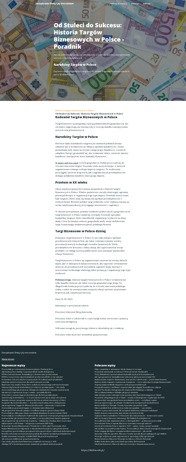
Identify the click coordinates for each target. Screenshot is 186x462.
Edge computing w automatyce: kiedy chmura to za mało (118, 369)
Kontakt (147, 4)
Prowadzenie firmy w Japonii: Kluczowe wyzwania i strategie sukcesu (123, 423)
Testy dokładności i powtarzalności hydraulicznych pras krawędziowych (124, 374)
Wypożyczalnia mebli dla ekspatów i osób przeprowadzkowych (120, 385)
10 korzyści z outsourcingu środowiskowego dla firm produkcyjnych (29, 395)
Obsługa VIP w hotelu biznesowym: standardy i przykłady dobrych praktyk (32, 444)
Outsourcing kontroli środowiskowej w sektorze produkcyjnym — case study (33, 387)
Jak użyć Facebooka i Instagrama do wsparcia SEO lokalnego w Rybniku (124, 390)
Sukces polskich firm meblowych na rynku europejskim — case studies (123, 408)
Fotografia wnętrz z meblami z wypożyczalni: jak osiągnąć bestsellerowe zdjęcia (128, 387)
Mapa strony (8, 359)
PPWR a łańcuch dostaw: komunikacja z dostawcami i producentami (30, 374)
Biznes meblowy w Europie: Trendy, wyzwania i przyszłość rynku (121, 405)
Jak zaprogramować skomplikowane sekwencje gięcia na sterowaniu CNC (125, 377)
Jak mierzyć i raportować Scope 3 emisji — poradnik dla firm (26, 392)
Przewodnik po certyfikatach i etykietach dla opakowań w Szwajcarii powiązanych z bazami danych (42, 416)
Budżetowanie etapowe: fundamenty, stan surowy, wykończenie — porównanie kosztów (131, 379)
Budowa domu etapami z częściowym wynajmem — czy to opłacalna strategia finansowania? (133, 382)
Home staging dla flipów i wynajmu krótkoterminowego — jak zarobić (123, 431)
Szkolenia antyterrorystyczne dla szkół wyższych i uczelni (25, 382)
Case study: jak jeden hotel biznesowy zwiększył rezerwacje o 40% (29, 441)
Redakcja (135, 4)
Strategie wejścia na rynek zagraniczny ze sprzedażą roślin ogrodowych (124, 436)
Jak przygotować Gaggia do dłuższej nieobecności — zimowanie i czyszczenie (33, 405)
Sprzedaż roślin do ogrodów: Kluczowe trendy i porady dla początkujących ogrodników (131, 434)
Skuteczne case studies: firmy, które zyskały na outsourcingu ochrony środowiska (35, 385)
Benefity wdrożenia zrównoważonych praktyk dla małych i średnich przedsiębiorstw (36, 434)
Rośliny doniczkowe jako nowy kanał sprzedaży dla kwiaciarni (120, 441)
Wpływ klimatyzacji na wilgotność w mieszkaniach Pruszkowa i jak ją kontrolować (35, 428)
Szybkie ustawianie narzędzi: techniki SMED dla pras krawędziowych (30, 436)
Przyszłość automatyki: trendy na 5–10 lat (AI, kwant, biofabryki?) (121, 372)
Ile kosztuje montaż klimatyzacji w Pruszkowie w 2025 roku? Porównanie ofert (34, 426)
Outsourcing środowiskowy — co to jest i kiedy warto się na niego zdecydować (34, 397)
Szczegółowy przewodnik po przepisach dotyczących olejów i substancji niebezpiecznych (38, 431)
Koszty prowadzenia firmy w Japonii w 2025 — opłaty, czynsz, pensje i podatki (126, 426)
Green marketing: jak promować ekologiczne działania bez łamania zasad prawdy (35, 390)
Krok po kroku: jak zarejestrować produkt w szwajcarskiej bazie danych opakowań (36, 418)
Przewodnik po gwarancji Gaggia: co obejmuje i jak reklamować (28, 408)
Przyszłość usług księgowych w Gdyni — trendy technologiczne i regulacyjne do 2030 (129, 397)
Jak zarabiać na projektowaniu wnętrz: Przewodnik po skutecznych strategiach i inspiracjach (133, 428)
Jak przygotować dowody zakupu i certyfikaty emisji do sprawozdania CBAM (33, 410)
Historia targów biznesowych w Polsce (75, 110)
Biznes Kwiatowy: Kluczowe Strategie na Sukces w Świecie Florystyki (123, 439)
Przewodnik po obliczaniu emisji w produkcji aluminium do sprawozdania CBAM (34, 413)
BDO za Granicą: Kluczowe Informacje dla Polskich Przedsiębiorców (123, 418)
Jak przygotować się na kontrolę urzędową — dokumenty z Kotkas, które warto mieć (36, 421)
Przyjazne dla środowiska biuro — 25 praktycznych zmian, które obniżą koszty (33, 403)
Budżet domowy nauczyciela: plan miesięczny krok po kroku (119, 413)
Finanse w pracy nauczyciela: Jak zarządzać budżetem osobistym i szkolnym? (126, 410)
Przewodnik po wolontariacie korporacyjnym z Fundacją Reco (27, 369)
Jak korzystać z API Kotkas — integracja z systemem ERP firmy (27, 423)
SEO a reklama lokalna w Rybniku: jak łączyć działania (116, 392)
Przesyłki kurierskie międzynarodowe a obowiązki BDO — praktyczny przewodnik (128, 421)
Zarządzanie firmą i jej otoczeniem (54, 3)
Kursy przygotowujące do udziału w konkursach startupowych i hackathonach (127, 403)
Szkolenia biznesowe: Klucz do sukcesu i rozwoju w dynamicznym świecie (125, 444)
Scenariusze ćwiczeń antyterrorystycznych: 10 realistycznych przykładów (32, 379)
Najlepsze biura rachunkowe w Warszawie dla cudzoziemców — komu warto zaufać (129, 416)
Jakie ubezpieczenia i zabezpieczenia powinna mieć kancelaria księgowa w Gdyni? (128, 395)
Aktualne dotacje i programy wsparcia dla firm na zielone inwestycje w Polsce (34, 400)
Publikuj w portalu (118, 4)
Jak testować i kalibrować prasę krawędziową (20, 439)
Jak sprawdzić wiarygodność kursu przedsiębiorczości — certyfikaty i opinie (126, 400)
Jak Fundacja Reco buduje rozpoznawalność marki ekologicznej (28, 372)
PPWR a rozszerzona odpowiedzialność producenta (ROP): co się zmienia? (32, 377)
